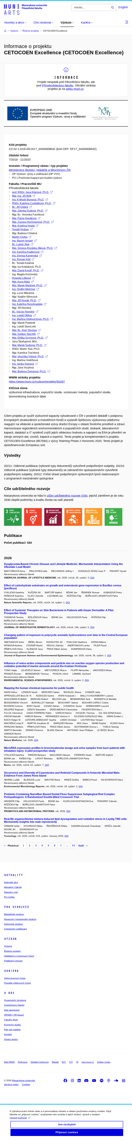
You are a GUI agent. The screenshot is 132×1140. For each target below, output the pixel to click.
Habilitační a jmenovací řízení (19, 956)
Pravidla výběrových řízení (17, 983)
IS (77, 1062)
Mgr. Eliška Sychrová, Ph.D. (28, 337)
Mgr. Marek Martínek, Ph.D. (27, 285)
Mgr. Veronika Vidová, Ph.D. (28, 356)
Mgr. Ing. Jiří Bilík (21, 196)
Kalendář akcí (11, 882)
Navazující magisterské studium (20, 919)
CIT (71, 1062)
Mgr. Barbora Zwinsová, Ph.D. (29, 371)
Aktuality (13, 875)
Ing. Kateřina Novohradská (27, 304)
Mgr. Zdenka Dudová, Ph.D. (28, 210)
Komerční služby (12, 1024)
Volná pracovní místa (14, 978)
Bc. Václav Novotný (23, 311)
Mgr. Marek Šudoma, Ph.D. (27, 345)
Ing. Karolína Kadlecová (25, 252)
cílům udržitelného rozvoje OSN (67, 495)
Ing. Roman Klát (21, 259)
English (123, 7)
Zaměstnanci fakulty (14, 1005)
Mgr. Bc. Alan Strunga (24, 330)
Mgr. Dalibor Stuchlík (24, 334)
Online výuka (103, 1062)
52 (73, 845)
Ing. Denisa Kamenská (25, 255)
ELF (64, 1062)
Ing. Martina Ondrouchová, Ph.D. (30, 319)
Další (81, 845)
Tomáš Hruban (20, 229)
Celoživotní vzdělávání (15, 929)
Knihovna (22, 1062)
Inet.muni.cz (87, 1062)
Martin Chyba (19, 237)
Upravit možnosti (18, 1117)
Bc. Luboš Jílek (20, 244)
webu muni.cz (75, 89)
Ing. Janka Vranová (23, 364)
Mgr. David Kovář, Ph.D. (25, 270)
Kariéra (11, 971)
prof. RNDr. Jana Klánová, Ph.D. (30, 192)
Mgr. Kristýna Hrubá (23, 225)
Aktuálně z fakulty (13, 887)
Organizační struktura (15, 1000)
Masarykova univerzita (23, 1080)
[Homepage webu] (25, 9)
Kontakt (8, 1034)
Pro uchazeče (16, 907)
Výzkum (10, 939)
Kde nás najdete (12, 1029)
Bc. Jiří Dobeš (20, 207)
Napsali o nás (11, 892)
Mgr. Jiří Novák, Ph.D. (24, 300)
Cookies (26, 1084)
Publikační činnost (13, 960)
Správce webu (11, 1084)
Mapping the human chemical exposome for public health (39, 688)
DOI (92, 577)
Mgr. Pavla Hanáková (24, 218)
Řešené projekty (12, 951)
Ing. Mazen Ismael (22, 240)
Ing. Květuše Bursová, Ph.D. (28, 199)
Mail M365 (9, 1062)
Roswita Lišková (21, 278)
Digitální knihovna (40, 1062)
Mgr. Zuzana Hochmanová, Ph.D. (31, 222)
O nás (9, 993)
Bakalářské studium (14, 914)
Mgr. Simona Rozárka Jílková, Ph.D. (32, 248)
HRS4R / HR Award (14, 1015)
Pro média (9, 897)
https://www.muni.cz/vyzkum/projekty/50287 (37, 381)
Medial (55, 1062)
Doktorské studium (13, 924)
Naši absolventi (11, 1010)
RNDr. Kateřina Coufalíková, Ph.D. (32, 203)
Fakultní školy (11, 1019)
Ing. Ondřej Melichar (23, 289)
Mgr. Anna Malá (21, 281)
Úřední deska (11, 1039)
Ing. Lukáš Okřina (22, 315)
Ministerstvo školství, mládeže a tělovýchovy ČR (40, 170)
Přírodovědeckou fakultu (57, 85)
